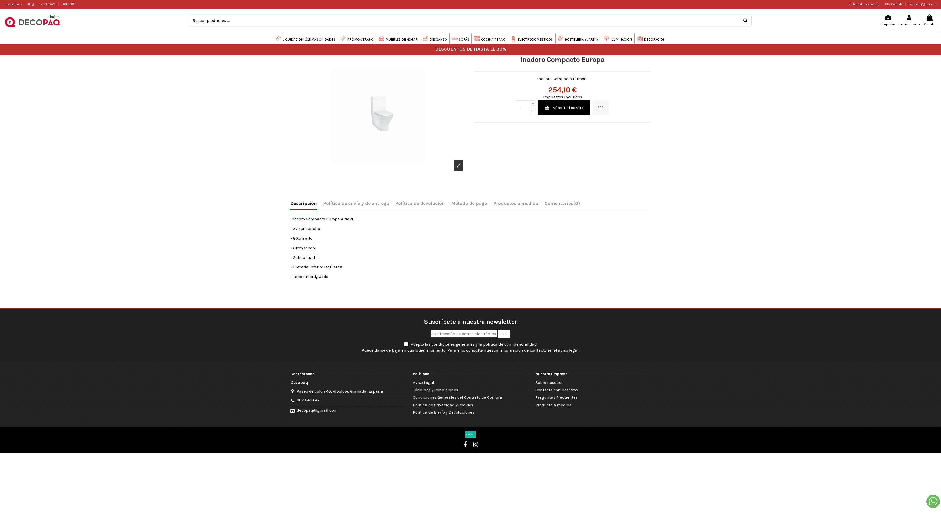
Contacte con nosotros (556, 389)
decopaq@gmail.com (922, 4)
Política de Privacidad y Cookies (443, 404)
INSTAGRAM (48, 4)
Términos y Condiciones (435, 389)
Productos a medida (515, 203)
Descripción (303, 203)
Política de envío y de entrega (356, 203)
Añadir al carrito (568, 107)
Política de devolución (420, 203)
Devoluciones (13, 4)
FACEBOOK (68, 4)
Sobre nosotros (549, 382)
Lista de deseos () (866, 4)
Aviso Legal (423, 382)
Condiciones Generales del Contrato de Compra (457, 397)
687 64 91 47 (894, 4)
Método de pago (469, 203)
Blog (31, 4)
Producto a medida (553, 404)
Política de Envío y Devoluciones (443, 412)
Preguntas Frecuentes (556, 397)
